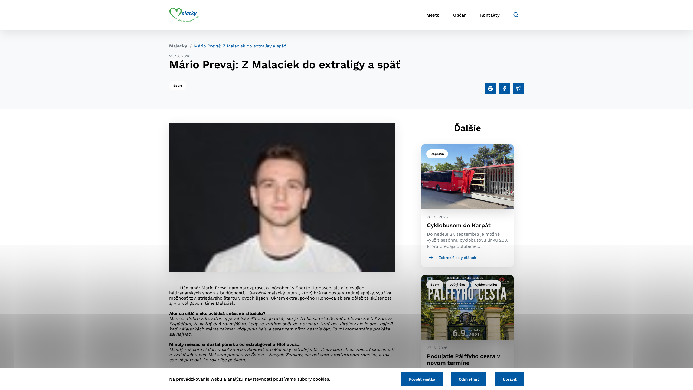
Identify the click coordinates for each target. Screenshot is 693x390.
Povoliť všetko (422, 379)
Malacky (178, 45)
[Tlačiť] (490, 88)
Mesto (433, 15)
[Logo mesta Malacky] (184, 15)
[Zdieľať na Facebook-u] (504, 88)
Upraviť (510, 379)
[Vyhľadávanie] (516, 15)
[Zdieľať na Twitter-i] (518, 88)
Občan (460, 15)
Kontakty (490, 15)
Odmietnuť (469, 379)
